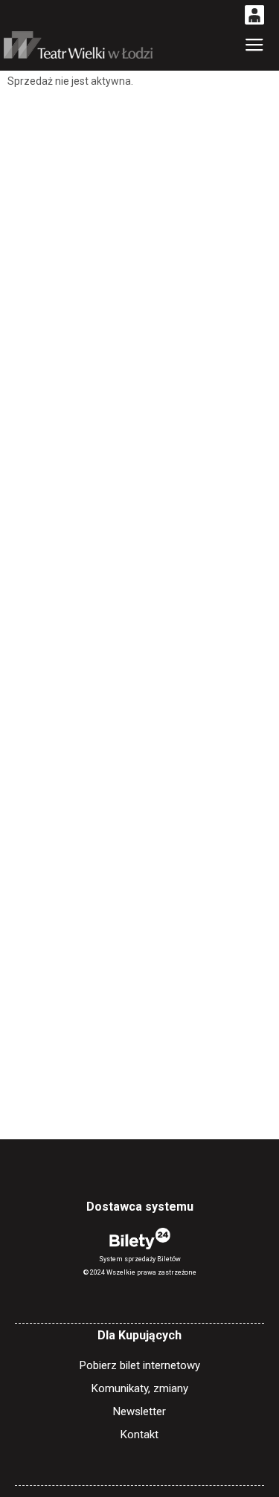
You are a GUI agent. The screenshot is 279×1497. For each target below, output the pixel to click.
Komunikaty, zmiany (140, 1388)
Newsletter (139, 1411)
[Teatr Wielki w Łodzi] (78, 44)
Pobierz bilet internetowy (140, 1365)
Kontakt (139, 1434)
